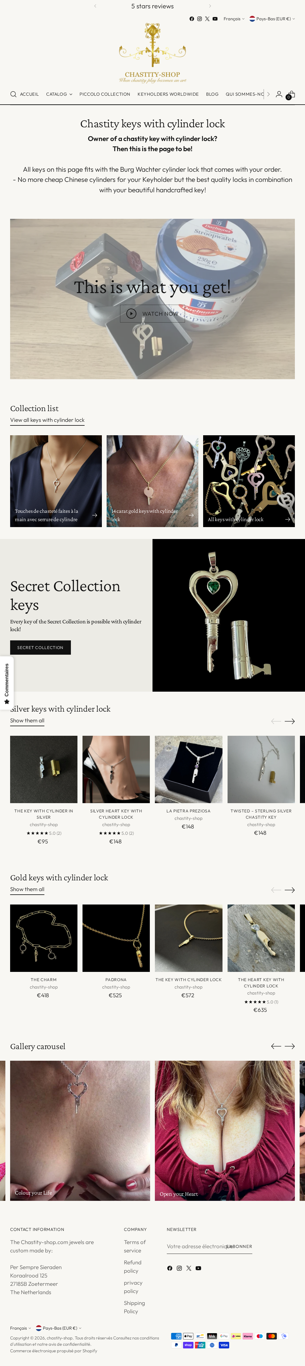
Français (232, 18)
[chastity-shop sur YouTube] (215, 18)
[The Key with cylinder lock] (188, 938)
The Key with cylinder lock (188, 979)
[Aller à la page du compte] (279, 94)
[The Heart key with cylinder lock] (261, 938)
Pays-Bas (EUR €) (273, 18)
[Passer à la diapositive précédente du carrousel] (276, 721)
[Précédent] (95, 6)
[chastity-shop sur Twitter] (207, 18)
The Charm (44, 979)
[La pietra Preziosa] (188, 769)
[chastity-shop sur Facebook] (191, 18)
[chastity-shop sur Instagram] (199, 18)
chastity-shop (60, 1338)
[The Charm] (43, 938)
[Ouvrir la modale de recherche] (13, 94)
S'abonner (239, 1246)
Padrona (116, 979)
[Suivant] (210, 6)
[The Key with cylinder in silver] (43, 769)
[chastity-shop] (152, 53)
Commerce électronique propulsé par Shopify (53, 1350)
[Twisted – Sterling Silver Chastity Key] (261, 769)
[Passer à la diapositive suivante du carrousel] (290, 721)
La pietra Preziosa (188, 811)
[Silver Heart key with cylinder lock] (116, 769)
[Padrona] (116, 938)
